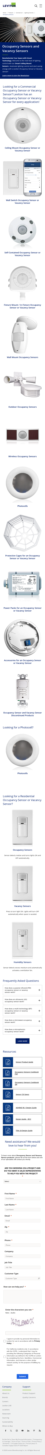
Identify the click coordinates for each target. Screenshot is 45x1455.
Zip (6, 1227)
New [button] (7, 1313)
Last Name (10, 1204)
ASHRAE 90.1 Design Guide (26, 1108)
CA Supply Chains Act (18, 1443)
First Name (10, 1193)
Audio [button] (13, 1313)
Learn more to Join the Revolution (15, 75)
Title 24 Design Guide (24, 1130)
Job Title (8, 1262)
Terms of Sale (26, 1441)
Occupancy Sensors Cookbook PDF (27, 1073)
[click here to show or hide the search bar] (36, 6)
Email (7, 1216)
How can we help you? (13, 1287)
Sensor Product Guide (24, 1062)
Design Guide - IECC (23, 1119)
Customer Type (11, 1273)
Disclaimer (6, 1443)
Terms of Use (16, 1441)
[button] (22, 1162)
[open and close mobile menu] (40, 5)
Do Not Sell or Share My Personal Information (17, 1439)
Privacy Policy (36, 1441)
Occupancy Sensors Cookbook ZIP (27, 1083)
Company (9, 1251)
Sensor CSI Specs (22, 1094)
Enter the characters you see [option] (18, 1310)
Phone (7, 1240)
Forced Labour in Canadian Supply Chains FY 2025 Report (19, 1445)
